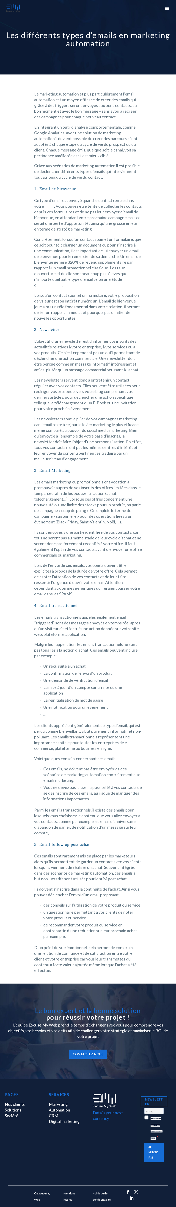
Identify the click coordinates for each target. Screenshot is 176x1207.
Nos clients (15, 1104)
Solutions (13, 1109)
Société (11, 1115)
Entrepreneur (50, 284)
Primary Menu (167, 8)
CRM (49, 206)
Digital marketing (64, 1121)
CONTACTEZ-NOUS (88, 1054)
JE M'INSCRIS (153, 1152)
